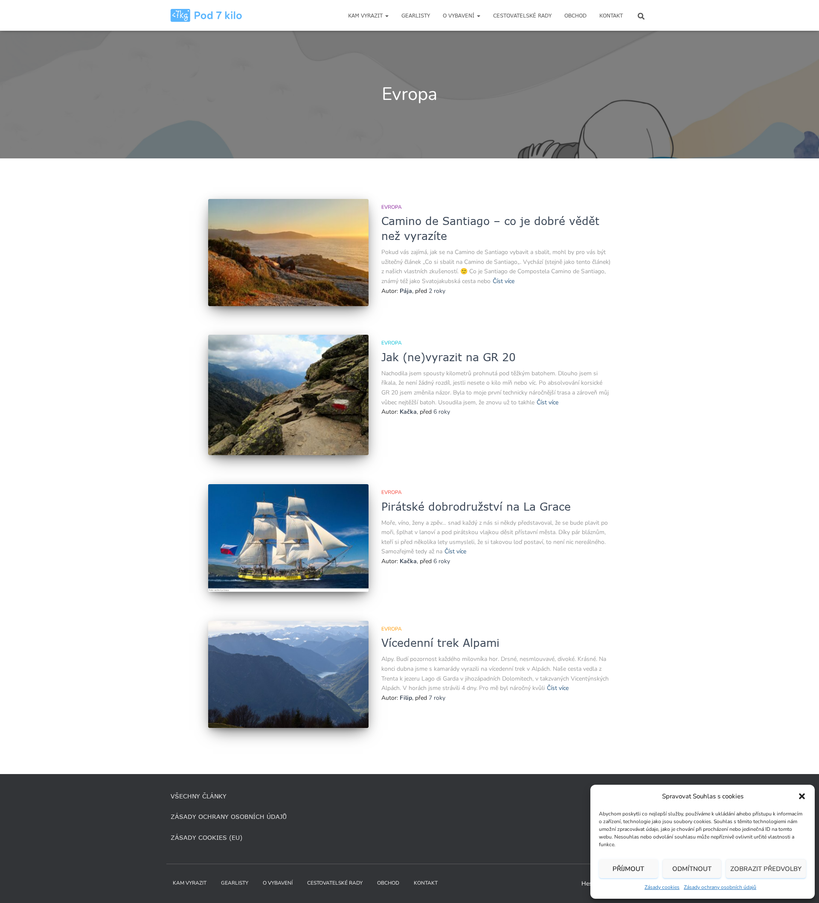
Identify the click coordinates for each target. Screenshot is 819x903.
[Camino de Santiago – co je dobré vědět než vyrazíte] (288, 252)
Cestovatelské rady (522, 15)
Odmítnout (692, 869)
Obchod (575, 15)
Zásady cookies (662, 887)
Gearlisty (415, 15)
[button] (802, 796)
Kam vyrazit (366, 15)
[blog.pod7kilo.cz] (206, 15)
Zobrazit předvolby (766, 869)
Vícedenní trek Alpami (440, 642)
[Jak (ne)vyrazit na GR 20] (288, 395)
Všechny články (199, 796)
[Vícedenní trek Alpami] (288, 674)
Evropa (391, 207)
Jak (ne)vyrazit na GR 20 (448, 357)
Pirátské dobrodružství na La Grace (476, 506)
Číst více (503, 281)
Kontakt (611, 15)
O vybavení (459, 15)
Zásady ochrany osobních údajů (720, 887)
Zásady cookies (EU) (206, 837)
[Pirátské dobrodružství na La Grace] (288, 538)
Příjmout (628, 869)
